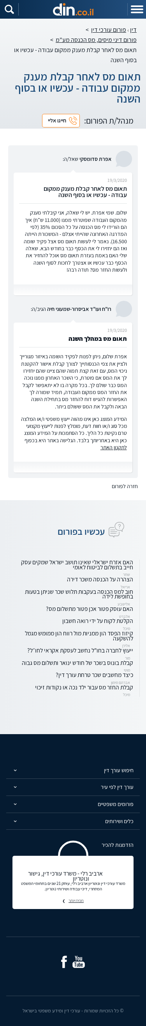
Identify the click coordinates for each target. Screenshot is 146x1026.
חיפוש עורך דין (119, 770)
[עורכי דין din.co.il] (73, 9)
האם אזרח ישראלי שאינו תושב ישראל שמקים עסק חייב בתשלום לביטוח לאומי (77, 564)
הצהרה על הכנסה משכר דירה (100, 579)
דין (133, 30)
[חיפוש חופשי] (9, 9)
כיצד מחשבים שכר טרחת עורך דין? (94, 675)
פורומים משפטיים (116, 804)
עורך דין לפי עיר (117, 786)
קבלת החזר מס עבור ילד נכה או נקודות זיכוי (84, 687)
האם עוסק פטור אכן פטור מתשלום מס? (89, 608)
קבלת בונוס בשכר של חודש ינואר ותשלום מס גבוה (77, 663)
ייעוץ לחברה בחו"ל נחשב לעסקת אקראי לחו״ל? (80, 650)
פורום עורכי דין (108, 30)
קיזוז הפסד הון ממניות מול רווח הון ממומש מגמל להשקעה (79, 635)
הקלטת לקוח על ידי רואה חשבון (97, 621)
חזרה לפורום (125, 486)
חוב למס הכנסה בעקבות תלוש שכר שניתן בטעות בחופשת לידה (79, 594)
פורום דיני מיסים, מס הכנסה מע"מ (96, 40)
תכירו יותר (76, 900)
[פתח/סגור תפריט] (136, 9)
